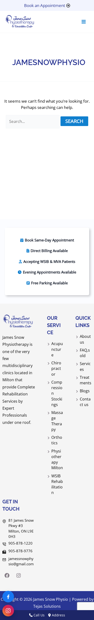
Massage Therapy (57, 421)
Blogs (85, 390)
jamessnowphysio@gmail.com (21, 561)
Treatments (85, 380)
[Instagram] (18, 575)
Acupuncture (57, 349)
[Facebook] (7, 575)
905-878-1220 (20, 543)
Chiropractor (56, 368)
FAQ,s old (85, 352)
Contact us (85, 401)
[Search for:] (33, 121)
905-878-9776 (20, 550)
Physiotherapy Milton (57, 459)
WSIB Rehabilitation (57, 484)
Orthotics (56, 440)
